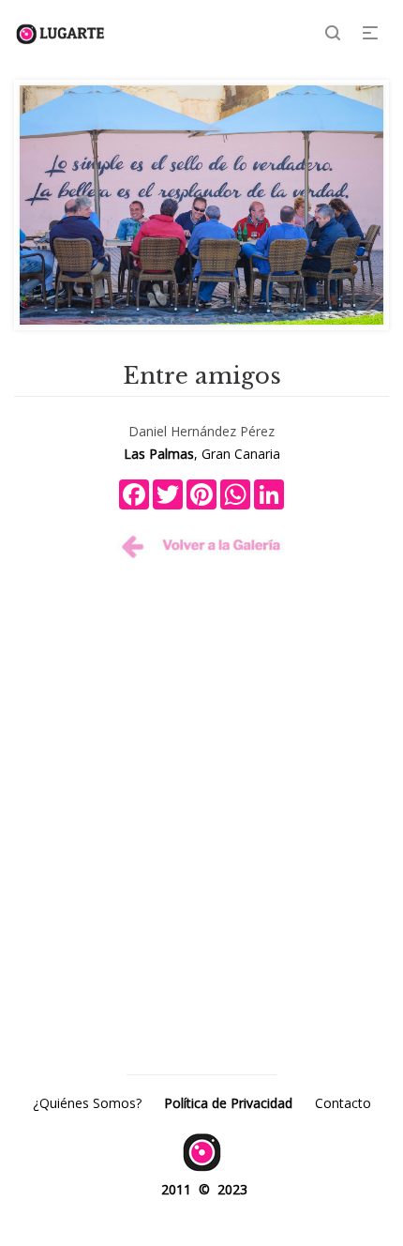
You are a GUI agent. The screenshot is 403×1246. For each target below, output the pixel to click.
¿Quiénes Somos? (87, 1103)
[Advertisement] (201, 785)
